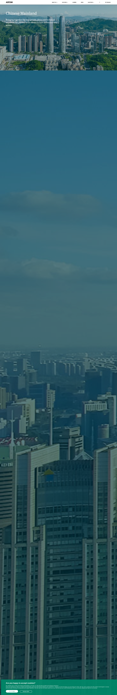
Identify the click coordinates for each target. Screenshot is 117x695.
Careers (74, 2)
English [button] (109, 2)
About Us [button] (54, 2)
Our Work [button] (64, 2)
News (82, 2)
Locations (90, 2)
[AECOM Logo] (9, 2)
